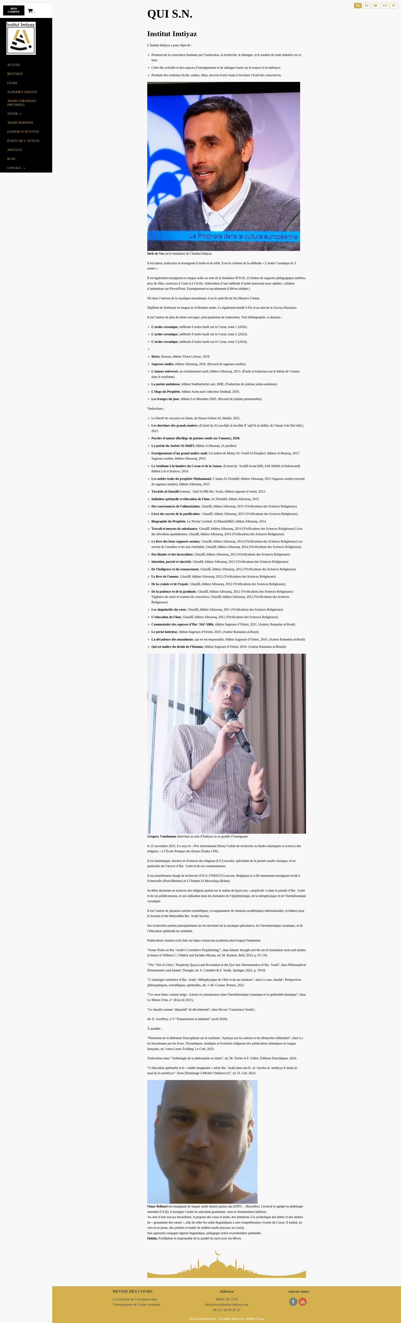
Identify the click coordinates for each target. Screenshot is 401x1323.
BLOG (11, 158)
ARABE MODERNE (20, 122)
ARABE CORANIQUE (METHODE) (21, 102)
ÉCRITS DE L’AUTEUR (23, 140)
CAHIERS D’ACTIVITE (23, 131)
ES (366, 5)
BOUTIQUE (15, 73)
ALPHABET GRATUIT (22, 92)
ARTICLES (14, 149)
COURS (12, 83)
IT (393, 5)
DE (376, 5)
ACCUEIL (14, 64)
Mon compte (14, 10)
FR (358, 5)
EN (385, 5)
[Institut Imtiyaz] (21, 38)
